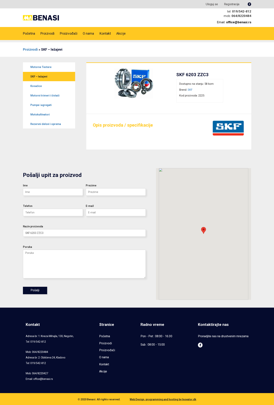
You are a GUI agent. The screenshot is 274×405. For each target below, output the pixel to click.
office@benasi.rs (43, 378)
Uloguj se (212, 4)
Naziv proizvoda (33, 226)
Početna (29, 33)
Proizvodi (47, 33)
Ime (25, 185)
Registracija (231, 4)
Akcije (121, 33)
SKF (190, 89)
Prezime (91, 185)
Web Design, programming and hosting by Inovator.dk (163, 399)
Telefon (27, 205)
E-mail (90, 205)
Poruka (27, 246)
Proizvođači (68, 33)
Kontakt (105, 33)
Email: (234, 22)
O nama (88, 33)
